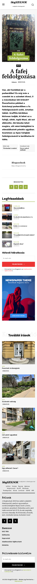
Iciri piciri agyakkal (9, 435)
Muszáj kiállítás (19, 208)
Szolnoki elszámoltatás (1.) (23, 217)
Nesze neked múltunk (24, 149)
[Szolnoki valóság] (18, 386)
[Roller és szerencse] (7, 225)
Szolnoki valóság (9, 402)
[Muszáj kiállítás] (7, 207)
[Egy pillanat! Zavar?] (18, 452)
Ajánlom (17, 206)
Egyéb (16, 215)
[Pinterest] (21, 187)
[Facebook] (11, 187)
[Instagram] (10, 521)
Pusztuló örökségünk (11, 368)
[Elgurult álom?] (7, 243)
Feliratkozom (17, 565)
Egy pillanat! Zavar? (10, 468)
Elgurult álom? (19, 244)
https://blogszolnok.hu (18, 166)
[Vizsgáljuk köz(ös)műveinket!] (7, 234)
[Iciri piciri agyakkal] (18, 419)
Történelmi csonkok (10, 148)
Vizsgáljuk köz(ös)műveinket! (24, 235)
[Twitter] (16, 187)
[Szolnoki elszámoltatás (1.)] (7, 216)
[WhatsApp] (26, 187)
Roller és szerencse (20, 226)
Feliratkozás (17, 264)
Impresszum (18, 581)
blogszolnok (18, 162)
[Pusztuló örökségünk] (18, 352)
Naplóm (16, 224)
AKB (18, 50)
